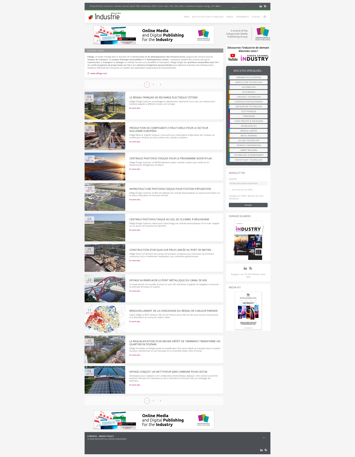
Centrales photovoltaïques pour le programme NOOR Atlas (170, 158)
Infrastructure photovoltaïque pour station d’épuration (170, 188)
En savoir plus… (135, 108)
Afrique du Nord (96, 6)
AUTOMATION (248, 87)
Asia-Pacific (108, 6)
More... (218, 6)
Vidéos (229, 16)
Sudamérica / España (194, 6)
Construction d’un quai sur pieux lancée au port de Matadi (170, 249)
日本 (176, 6)
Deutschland (146, 6)
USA (212, 6)
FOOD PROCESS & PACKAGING (248, 121)
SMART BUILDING (248, 150)
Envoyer (248, 205)
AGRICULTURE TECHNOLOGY (248, 82)
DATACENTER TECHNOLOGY (249, 106)
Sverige (207, 6)
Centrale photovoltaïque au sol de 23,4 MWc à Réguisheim (169, 219)
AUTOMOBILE (248, 92)
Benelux (126, 6)
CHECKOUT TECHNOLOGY (249, 96)
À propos (92, 436)
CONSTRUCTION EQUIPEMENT (248, 101)
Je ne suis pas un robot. (242, 189)
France (160, 6)
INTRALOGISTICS (249, 126)
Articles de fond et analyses (208, 16)
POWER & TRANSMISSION (249, 145)
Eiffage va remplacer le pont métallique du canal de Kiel (168, 280)
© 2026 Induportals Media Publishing (106, 439)
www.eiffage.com (99, 73)
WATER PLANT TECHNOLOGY (249, 159)
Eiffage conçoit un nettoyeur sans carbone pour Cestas (168, 371)
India (171, 6)
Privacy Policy (106, 436)
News (186, 16)
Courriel (232, 179)
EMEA (154, 6)
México (182, 6)
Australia (117, 6)
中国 (138, 6)
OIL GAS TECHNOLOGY (248, 140)
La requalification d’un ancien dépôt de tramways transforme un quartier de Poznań (174, 343)
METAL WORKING (249, 135)
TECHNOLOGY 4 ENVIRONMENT (249, 155)
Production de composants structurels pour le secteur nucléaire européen (168, 129)
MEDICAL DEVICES (248, 130)
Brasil (132, 6)
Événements (242, 16)
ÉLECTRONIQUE (248, 111)
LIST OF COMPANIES (96, 441)
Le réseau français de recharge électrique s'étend (163, 97)
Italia (166, 6)
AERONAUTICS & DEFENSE (248, 77)
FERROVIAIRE (249, 116)
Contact (256, 16)
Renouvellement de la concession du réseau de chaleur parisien (173, 310)
